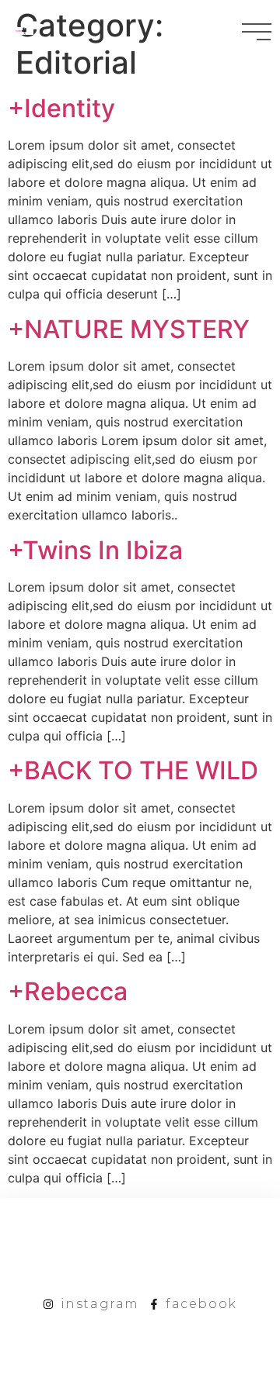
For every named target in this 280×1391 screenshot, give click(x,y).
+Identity (61, 108)
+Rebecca (68, 991)
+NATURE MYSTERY (129, 329)
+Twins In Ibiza (95, 550)
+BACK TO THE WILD (133, 770)
